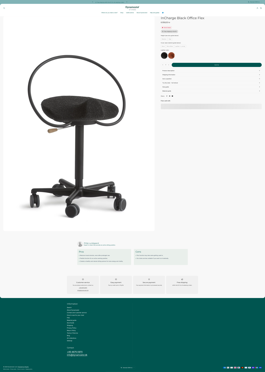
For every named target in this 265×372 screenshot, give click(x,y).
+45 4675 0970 (83, 287)
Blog (68, 335)
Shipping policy (28, 369)
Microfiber (170, 46)
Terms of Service (72, 333)
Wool (163, 46)
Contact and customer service (77, 312)
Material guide (71, 320)
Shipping (70, 325)
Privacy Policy (71, 328)
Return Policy (71, 330)
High (170, 39)
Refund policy (6, 369)
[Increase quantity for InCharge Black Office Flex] (169, 65)
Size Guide (70, 323)
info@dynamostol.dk (82, 290)
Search (69, 307)
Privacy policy (13, 369)
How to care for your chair (75, 315)
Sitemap (69, 341)
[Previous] (92, 2)
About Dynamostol (73, 310)
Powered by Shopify (23, 367)
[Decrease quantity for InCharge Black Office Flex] (162, 65)
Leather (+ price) (180, 46)
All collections (71, 338)
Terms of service (21, 369)
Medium (164, 39)
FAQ (68, 318)
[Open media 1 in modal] (79, 123)
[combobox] (255, 2)
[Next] (126, 2)
